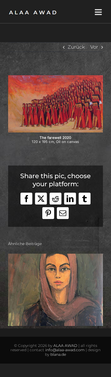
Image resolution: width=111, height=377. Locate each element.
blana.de (58, 354)
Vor (94, 47)
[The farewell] (55, 78)
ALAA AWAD (65, 345)
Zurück (76, 47)
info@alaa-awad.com (65, 349)
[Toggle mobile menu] (99, 12)
